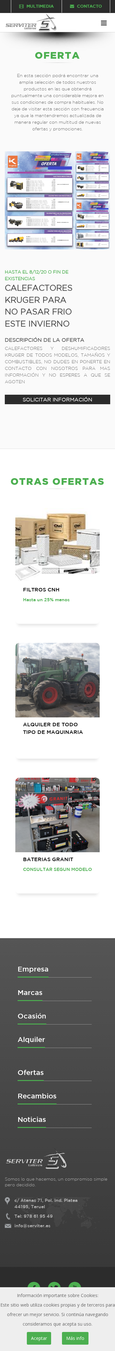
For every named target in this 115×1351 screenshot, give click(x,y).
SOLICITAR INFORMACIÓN (57, 399)
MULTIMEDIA (39, 6)
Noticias (32, 1119)
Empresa (33, 969)
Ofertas (31, 1072)
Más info (75, 1338)
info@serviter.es (32, 1225)
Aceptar (39, 1338)
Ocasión (32, 1016)
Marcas (30, 992)
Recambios (37, 1096)
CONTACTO (89, 6)
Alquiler (31, 1039)
